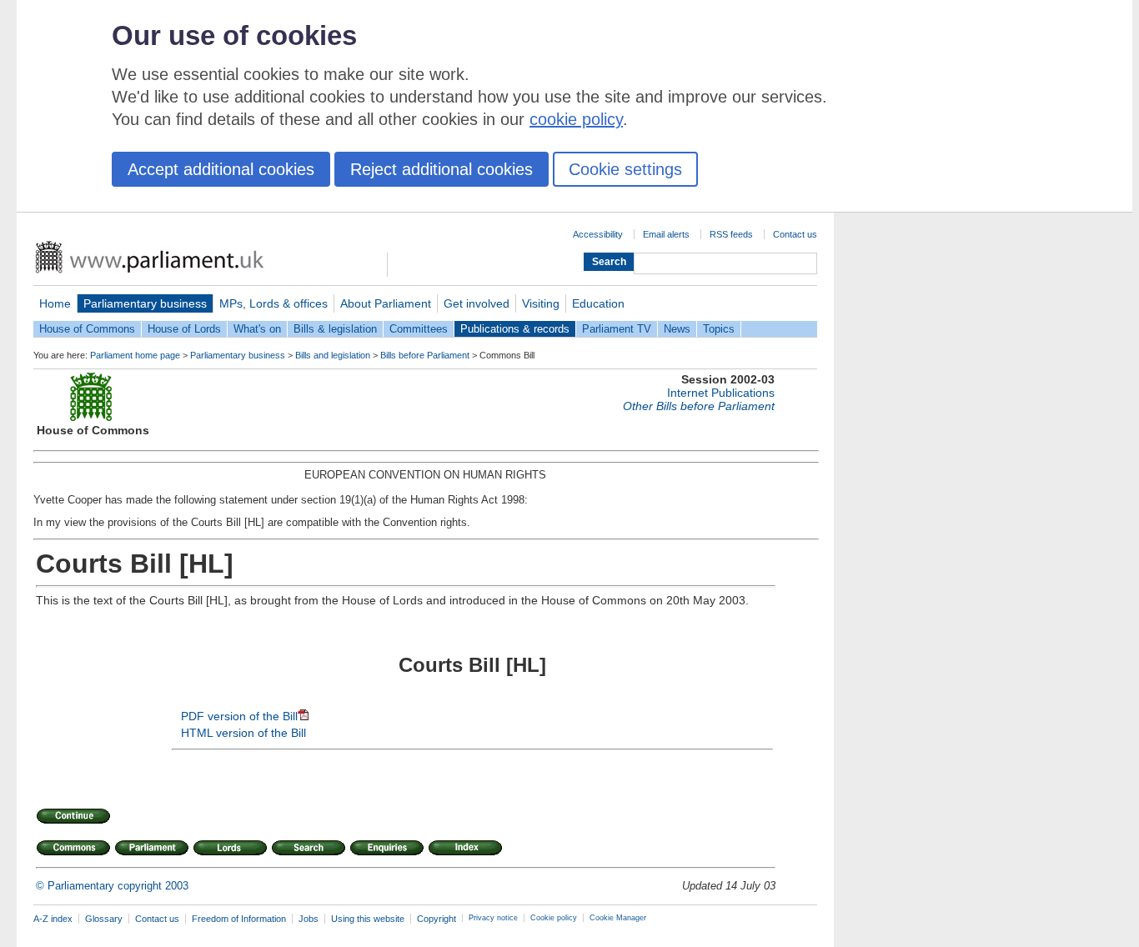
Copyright (436, 919)
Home (55, 303)
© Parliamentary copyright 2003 (112, 885)
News (677, 329)
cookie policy (576, 119)
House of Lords (184, 329)
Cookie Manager (618, 918)
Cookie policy (553, 918)
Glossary (104, 919)
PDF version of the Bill (239, 716)
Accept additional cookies (221, 169)
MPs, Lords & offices (273, 303)
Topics (719, 329)
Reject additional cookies (441, 169)
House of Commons (87, 329)
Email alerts (666, 234)
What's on (257, 329)
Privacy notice (493, 918)
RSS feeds (731, 234)
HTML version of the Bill (243, 732)
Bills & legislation (335, 329)
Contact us (795, 234)
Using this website (367, 919)
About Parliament (385, 303)
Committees (418, 329)
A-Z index (53, 919)
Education (598, 303)
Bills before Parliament (424, 355)
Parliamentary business (145, 303)
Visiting (540, 303)
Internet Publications (721, 392)
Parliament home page (135, 355)
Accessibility (598, 234)
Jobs (309, 919)
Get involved (476, 303)
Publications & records (515, 329)
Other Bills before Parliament (699, 406)
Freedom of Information (239, 919)
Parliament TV (616, 329)
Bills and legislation (332, 355)
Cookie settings (625, 169)
